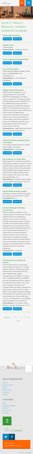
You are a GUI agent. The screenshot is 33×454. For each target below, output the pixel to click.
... (12, 317)
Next (18, 321)
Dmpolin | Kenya (8, 45)
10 (28, 317)
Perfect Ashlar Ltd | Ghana (11, 35)
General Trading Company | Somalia (15, 191)
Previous (6, 317)
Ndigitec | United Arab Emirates (13, 90)
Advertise (5, 408)
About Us (5, 383)
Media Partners (7, 390)
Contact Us (6, 392)
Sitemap (5, 394)
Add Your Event (7, 410)
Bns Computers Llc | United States (14, 159)
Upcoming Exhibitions (9, 405)
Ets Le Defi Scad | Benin (11, 69)
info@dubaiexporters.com (12, 444)
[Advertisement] (16, 341)
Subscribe (6, 413)
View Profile (7, 38)
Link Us (5, 387)
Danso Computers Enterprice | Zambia (15, 59)
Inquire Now (17, 38)
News (4, 403)
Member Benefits (8, 385)
